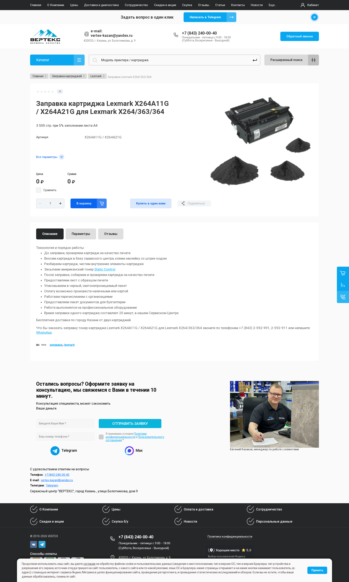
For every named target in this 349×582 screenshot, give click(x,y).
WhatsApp (44, 332)
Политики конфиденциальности (126, 435)
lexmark (69, 344)
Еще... (272, 5)
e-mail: (96, 31)
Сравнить (50, 190)
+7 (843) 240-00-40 (199, 33)
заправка (55, 344)
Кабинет (313, 5)
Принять (317, 570)
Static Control (104, 269)
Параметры (81, 234)
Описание (50, 234)
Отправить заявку (130, 423)
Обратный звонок (299, 36)
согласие (89, 563)
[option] (261, 141)
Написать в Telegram (205, 17)
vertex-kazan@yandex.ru (111, 35)
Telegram (52, 485)
